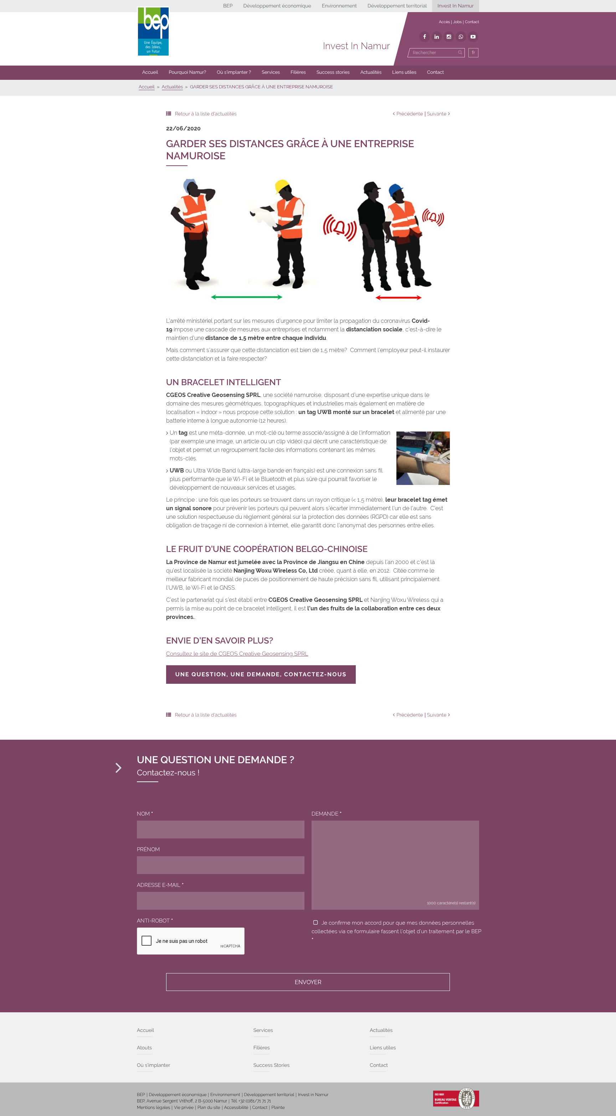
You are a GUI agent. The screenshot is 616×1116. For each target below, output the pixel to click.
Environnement (339, 6)
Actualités (370, 72)
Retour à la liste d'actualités (206, 114)
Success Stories (271, 1065)
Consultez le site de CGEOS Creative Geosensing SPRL (237, 653)
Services (271, 72)
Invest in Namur (313, 1094)
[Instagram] (448, 36)
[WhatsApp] (461, 36)
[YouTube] (473, 36)
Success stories (333, 72)
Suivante (437, 114)
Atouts (144, 1048)
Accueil (150, 72)
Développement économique (277, 6)
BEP (228, 6)
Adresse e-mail (160, 885)
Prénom (148, 849)
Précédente (409, 114)
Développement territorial (397, 6)
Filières (298, 72)
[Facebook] (424, 36)
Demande (327, 814)
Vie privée (184, 1107)
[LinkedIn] (436, 36)
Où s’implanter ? (234, 72)
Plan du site (208, 1107)
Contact (472, 22)
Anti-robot (155, 921)
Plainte (277, 1107)
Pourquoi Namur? (187, 72)
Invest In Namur (455, 6)
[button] (298, 73)
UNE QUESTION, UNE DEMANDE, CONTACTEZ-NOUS (261, 674)
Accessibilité (236, 1107)
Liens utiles (404, 72)
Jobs (457, 22)
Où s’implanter (153, 1065)
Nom (145, 814)
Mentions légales (153, 1107)
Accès (444, 22)
